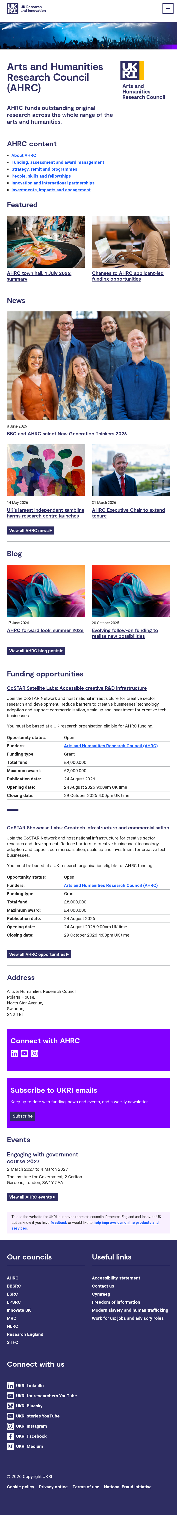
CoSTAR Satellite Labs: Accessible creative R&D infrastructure (77, 688)
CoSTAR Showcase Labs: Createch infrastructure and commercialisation (88, 827)
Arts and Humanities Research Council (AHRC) (111, 745)
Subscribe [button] (23, 1116)
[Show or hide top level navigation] (168, 8)
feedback (58, 1222)
